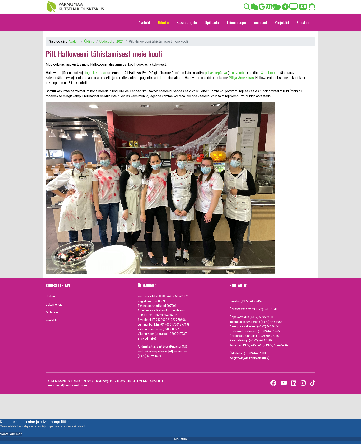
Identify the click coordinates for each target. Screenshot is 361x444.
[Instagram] (303, 383)
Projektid (282, 22)
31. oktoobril (270, 73)
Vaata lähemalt (11, 434)
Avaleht (144, 22)
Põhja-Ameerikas (241, 78)
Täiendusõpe (236, 22)
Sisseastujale (187, 22)
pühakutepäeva (216, 73)
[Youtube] (283, 383)
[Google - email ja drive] (262, 8)
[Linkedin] (293, 383)
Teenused (259, 22)
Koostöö (302, 22)
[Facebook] (273, 383)
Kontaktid (52, 320)
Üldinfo (162, 22)
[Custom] (312, 383)
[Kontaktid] (303, 8)
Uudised (51, 296)
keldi (163, 78)
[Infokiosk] (285, 8)
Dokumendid (54, 304)
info (152, 338)
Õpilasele (212, 22)
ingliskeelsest (95, 73)
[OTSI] (247, 8)
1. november (238, 73)
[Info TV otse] (293, 8)
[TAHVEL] (254, 8)
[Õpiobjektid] (277, 8)
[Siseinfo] (312, 8)
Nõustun (180, 439)
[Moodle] (269, 8)
